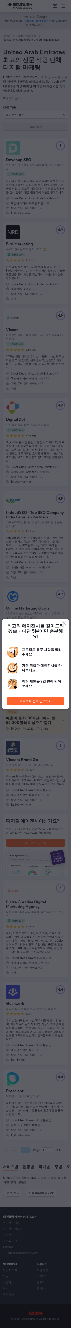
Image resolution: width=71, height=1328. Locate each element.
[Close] (64, 623)
